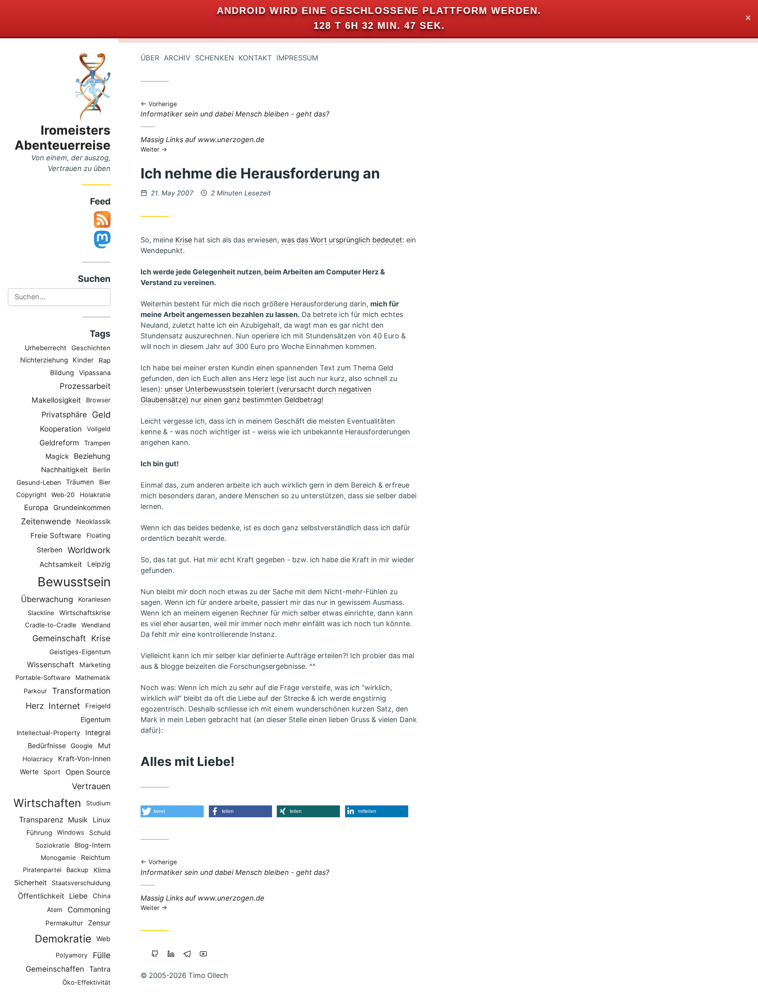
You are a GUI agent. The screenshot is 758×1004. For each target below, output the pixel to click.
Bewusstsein (74, 581)
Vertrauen (91, 786)
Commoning (89, 909)
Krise (101, 638)
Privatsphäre (64, 414)
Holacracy (38, 759)
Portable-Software (42, 677)
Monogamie (58, 857)
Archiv (177, 58)
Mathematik (93, 677)
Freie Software (55, 535)
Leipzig (99, 564)
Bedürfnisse (47, 745)
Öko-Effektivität (86, 982)
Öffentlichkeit (41, 895)
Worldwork (89, 550)
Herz (35, 706)
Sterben (49, 550)
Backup (77, 870)
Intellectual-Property (48, 733)
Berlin (102, 470)
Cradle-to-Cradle (50, 625)
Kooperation (61, 429)
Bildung (62, 373)
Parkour (35, 691)
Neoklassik (93, 521)
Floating (98, 535)
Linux (102, 820)
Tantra (100, 969)
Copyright (31, 495)
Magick (57, 456)
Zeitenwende (46, 521)
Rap (105, 360)
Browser (98, 400)
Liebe (78, 895)
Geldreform (59, 442)
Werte (29, 772)
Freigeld (98, 706)
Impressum (297, 58)
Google (82, 746)
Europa (36, 507)
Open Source (88, 772)
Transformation (81, 691)
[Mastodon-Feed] (102, 246)
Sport (51, 772)
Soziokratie (52, 845)
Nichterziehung (44, 360)
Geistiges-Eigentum (80, 652)
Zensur (99, 923)
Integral (98, 732)
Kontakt (255, 58)
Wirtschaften (47, 803)
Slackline (41, 613)
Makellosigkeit (56, 400)
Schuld (100, 833)
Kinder (83, 360)
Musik (78, 819)
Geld (101, 414)
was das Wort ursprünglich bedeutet (341, 240)
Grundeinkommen (82, 507)
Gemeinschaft (59, 638)
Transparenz (41, 819)
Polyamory (72, 955)
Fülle (102, 955)
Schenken (214, 58)
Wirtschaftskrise (85, 613)
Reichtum (96, 857)
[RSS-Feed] (102, 225)
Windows (70, 832)
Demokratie (63, 938)
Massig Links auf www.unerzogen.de (203, 144)
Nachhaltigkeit (64, 469)
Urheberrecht (45, 348)
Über (150, 58)
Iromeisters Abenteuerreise (63, 137)
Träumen (80, 482)
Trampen (97, 443)
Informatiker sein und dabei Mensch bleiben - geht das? (235, 110)
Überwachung (47, 599)
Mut (104, 745)
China (102, 896)
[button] (172, 811)
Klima (102, 870)
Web (103, 939)
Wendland (96, 625)
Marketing (95, 665)
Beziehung (92, 456)
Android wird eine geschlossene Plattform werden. (379, 10)
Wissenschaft (50, 664)
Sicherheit (30, 882)
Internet (64, 706)
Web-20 (63, 495)
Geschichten (91, 348)
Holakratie (95, 495)
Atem (54, 910)
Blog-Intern (93, 845)
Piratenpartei (42, 870)
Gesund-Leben (39, 482)
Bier (105, 482)
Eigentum (96, 719)
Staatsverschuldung (81, 883)
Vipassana (95, 373)
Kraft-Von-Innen (84, 758)
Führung (39, 833)
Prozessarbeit (85, 386)
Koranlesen (94, 599)
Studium (98, 803)
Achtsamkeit (60, 564)
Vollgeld (99, 429)
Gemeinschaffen (55, 969)
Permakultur (64, 923)
